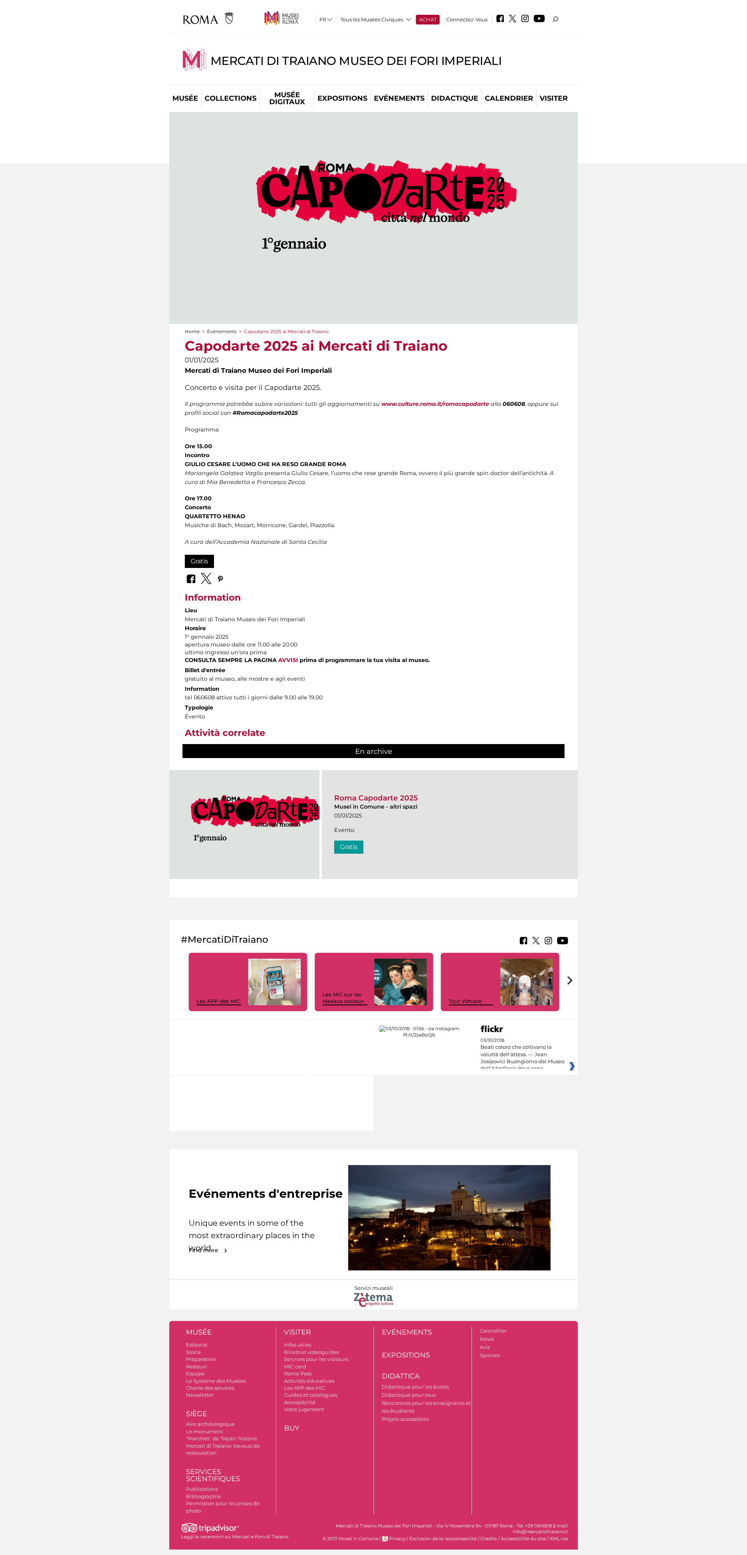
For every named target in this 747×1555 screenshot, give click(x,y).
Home (192, 331)
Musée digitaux (287, 98)
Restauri (196, 1366)
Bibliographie (203, 1496)
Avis (485, 1347)
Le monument (204, 1431)
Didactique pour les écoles (415, 1387)
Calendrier (509, 98)
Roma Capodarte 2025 (376, 797)
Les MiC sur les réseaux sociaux (343, 997)
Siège (196, 1413)
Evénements (399, 98)
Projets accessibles (405, 1419)
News (487, 1339)
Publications (202, 1489)
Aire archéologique (210, 1424)
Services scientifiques (213, 1475)
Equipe (195, 1373)
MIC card (295, 1366)
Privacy (397, 1538)
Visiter (554, 98)
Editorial (197, 1345)
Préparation (201, 1359)
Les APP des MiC (218, 1001)
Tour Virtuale (465, 1001)
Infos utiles (297, 1345)
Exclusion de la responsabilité (443, 1538)
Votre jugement (304, 1409)
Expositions (342, 98)
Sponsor (490, 1355)
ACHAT (428, 19)
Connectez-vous (466, 19)
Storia (193, 1352)
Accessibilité (300, 1402)
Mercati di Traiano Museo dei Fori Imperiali (356, 61)
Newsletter (200, 1395)
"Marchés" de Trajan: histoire (221, 1438)
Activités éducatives (309, 1381)
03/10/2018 (522, 1055)
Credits (488, 1538)
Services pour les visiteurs (316, 1359)
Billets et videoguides (311, 1352)
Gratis (199, 561)
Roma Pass (298, 1373)
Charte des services (210, 1388)
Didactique (454, 98)
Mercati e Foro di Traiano (260, 1536)
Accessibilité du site (523, 1538)
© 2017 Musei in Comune (350, 1538)
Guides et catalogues (310, 1395)
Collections (230, 98)
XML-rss (559, 1538)
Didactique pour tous (409, 1395)
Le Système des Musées (215, 1381)
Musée (185, 98)
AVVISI (288, 660)
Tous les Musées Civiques (371, 19)
